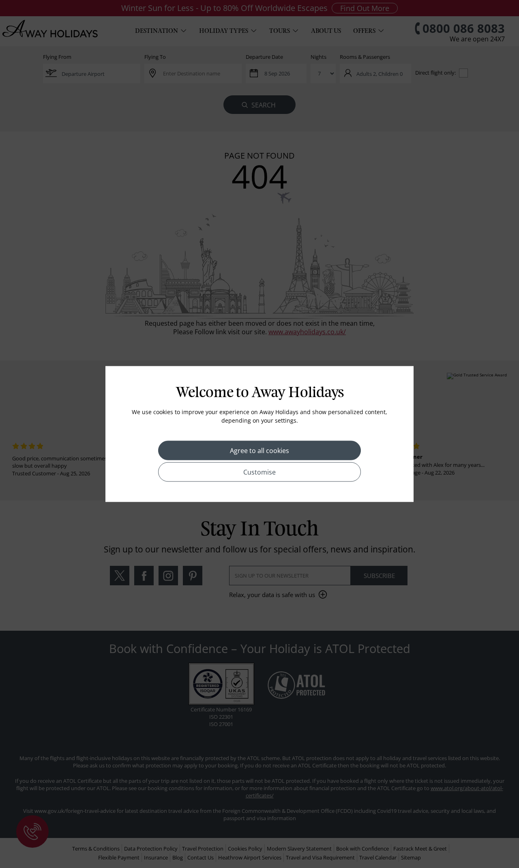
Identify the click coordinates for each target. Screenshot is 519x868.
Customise (259, 472)
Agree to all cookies (259, 450)
